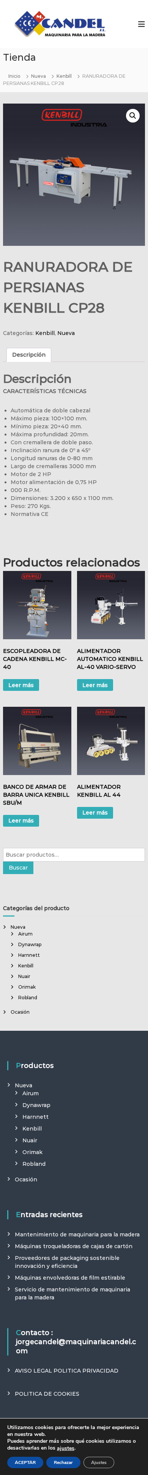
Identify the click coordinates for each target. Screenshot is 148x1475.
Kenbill (64, 76)
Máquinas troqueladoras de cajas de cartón (73, 1246)
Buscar (18, 867)
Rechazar (63, 1462)
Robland (27, 997)
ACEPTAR (25, 1462)
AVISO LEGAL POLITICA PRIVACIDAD (66, 1370)
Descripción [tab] (29, 354)
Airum (25, 934)
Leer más (21, 685)
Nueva (38, 76)
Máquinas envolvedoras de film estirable (70, 1277)
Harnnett (29, 955)
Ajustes (99, 1462)
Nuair (24, 976)
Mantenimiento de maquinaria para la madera (77, 1234)
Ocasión (20, 1012)
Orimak (27, 987)
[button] (133, 116)
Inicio (14, 76)
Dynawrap (29, 944)
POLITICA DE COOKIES (47, 1393)
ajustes (65, 1448)
